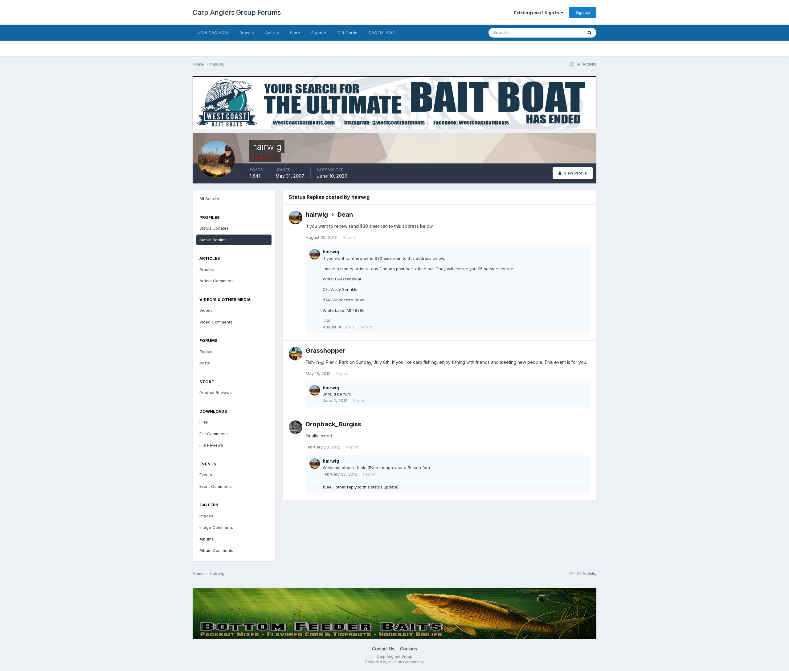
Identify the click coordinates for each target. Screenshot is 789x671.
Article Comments (216, 280)
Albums (206, 538)
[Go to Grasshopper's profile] (295, 353)
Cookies (408, 648)
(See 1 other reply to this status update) (361, 486)
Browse (246, 32)
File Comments (213, 433)
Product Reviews (215, 392)
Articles (206, 269)
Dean (345, 214)
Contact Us (383, 648)
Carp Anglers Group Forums (237, 12)
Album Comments (216, 550)
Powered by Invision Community (394, 662)
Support (318, 32)
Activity (272, 32)
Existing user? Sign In (537, 12)
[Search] (589, 33)
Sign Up (582, 12)
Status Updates (560, 32)
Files (203, 422)
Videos (206, 310)
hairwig (317, 214)
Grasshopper (325, 350)
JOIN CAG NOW (213, 32)
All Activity (209, 198)
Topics (205, 351)
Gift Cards (347, 32)
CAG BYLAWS (381, 32)
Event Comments (215, 486)
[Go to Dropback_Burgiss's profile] (295, 427)
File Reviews (211, 445)
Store (295, 32)
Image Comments (216, 527)
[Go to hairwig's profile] (295, 217)
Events (205, 474)
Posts (204, 362)
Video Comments (215, 321)
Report (349, 237)
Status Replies (213, 239)
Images (206, 515)
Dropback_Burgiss (333, 424)
